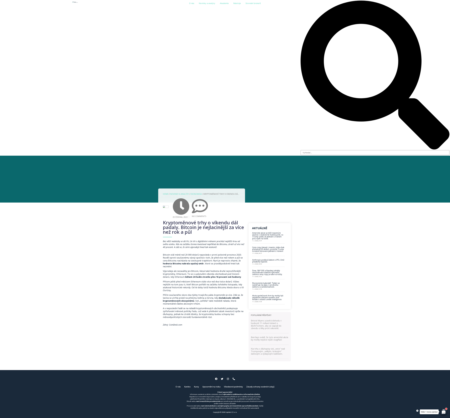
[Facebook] (216, 379)
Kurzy (196, 386)
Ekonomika (196, 194)
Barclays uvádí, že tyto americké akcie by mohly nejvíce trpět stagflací (269, 338)
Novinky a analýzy (207, 3)
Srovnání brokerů (253, 3)
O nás (191, 3)
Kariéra (187, 386)
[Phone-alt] (233, 379)
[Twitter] (222, 379)
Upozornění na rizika (211, 386)
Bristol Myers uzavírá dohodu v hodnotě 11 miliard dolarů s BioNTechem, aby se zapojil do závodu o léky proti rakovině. (266, 324)
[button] (375, 75)
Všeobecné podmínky (233, 386)
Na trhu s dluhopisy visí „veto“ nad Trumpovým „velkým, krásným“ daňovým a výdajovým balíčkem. (268, 351)
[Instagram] (228, 379)
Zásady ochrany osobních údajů (260, 386)
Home (166, 194)
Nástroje (237, 3)
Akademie (224, 3)
